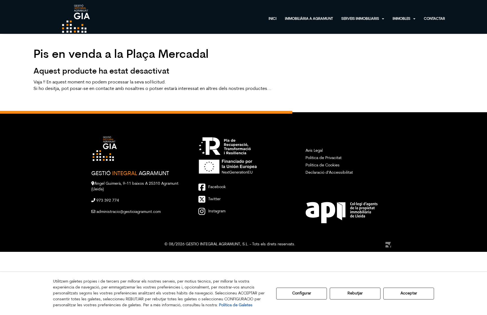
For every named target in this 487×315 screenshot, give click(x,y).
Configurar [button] (301, 293)
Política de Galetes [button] (236, 305)
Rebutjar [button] (355, 293)
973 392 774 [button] (107, 201)
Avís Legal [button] (314, 151)
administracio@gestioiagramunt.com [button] (128, 212)
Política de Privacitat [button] (324, 158)
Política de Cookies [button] (323, 165)
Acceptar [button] (408, 293)
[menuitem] (277, 18)
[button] (75, 18)
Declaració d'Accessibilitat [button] (329, 173)
